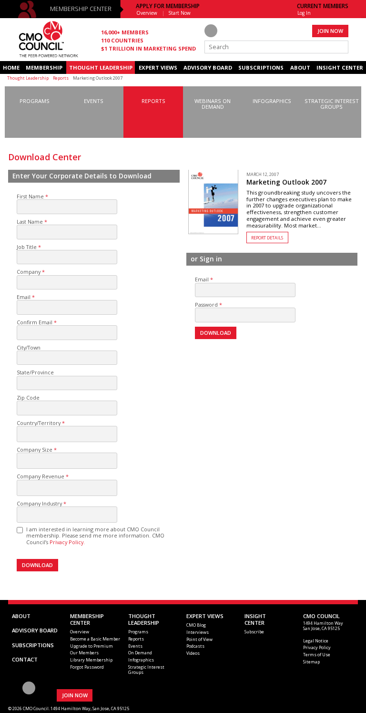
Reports (61, 78)
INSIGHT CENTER (339, 67)
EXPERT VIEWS (158, 67)
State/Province (35, 372)
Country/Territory (39, 423)
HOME (11, 67)
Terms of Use (316, 654)
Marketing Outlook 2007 (286, 182)
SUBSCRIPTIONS (261, 67)
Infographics (141, 660)
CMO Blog (196, 625)
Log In (304, 13)
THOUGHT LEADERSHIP (100, 67)
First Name (30, 196)
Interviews (197, 632)
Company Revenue (40, 476)
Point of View (199, 639)
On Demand (140, 653)
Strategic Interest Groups (146, 669)
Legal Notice (315, 641)
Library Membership (91, 660)
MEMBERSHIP (44, 67)
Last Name (30, 221)
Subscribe (254, 632)
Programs (138, 632)
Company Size (34, 449)
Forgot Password (87, 667)
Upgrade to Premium (91, 646)
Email (23, 297)
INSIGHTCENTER (255, 619)
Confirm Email (34, 322)
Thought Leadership (28, 78)
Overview (146, 13)
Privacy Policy (317, 647)
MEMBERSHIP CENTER (81, 9)
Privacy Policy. (67, 542)
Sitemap (311, 662)
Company (29, 272)
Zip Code (28, 397)
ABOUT (300, 67)
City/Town (29, 347)
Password (206, 304)
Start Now (180, 13)
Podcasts (195, 646)
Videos (193, 653)
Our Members (84, 653)
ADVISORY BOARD (207, 67)
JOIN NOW (330, 30)
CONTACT (25, 659)
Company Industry (39, 503)
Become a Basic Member (95, 639)
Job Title (27, 247)
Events (135, 646)
